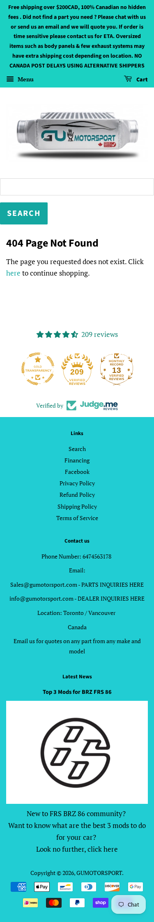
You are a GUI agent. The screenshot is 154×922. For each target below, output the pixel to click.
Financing (77, 460)
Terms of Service (77, 518)
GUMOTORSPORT (99, 873)
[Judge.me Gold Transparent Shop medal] (37, 368)
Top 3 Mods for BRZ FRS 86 (77, 692)
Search (77, 449)
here (13, 273)
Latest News (77, 676)
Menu (25, 79)
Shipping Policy (77, 506)
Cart (141, 80)
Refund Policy (77, 494)
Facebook (77, 472)
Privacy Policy (77, 483)
